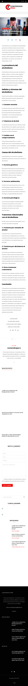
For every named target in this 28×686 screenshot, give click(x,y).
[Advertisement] (14, 566)
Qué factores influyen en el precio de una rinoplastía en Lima (12, 413)
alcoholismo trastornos (13, 324)
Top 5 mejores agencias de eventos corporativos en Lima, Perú (18, 543)
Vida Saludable (6, 28)
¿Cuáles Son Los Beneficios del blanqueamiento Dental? (9, 391)
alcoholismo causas (13, 321)
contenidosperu (14, 348)
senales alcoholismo (14, 326)
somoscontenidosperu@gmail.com (14, 607)
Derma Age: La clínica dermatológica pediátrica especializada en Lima (11, 435)
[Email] (25, 33)
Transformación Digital (18, 546)
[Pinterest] (23, 33)
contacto (14, 611)
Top (14, 683)
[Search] (25, 1)
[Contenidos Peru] (14, 7)
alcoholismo (13, 318)
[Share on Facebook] (23, 32)
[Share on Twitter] (25, 32)
